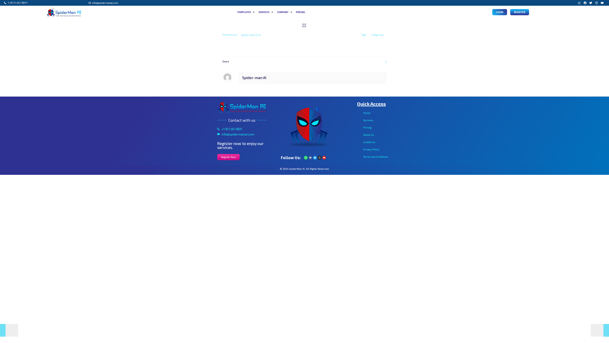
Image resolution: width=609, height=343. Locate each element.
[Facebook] (585, 3)
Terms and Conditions (375, 156)
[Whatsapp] (579, 3)
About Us (368, 134)
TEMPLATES (244, 12)
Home (366, 112)
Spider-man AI (249, 34)
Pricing (367, 127)
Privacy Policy (371, 149)
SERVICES (264, 12)
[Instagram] (596, 3)
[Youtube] (602, 3)
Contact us (369, 142)
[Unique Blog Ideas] (600, 330)
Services (368, 120)
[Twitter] (591, 3)
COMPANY (282, 12)
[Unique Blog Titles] (9, 330)
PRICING (300, 12)
